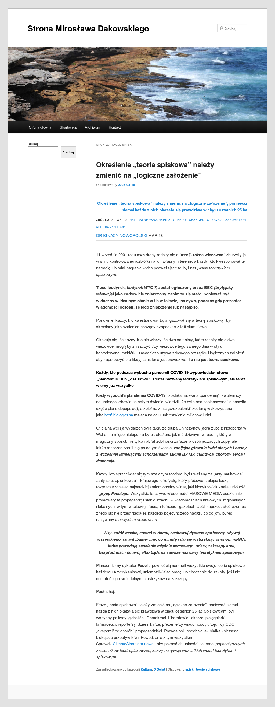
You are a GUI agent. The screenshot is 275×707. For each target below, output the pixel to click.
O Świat (159, 669)
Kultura (146, 669)
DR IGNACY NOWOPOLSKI (121, 235)
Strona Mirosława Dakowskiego (88, 28)
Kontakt (115, 127)
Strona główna (40, 127)
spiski (189, 669)
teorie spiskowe (208, 669)
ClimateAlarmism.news (133, 643)
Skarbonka (68, 127)
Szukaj (33, 143)
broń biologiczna (118, 414)
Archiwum (92, 127)
